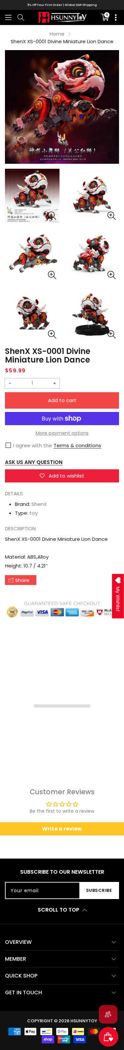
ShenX (39, 504)
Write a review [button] (62, 828)
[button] (8, 17)
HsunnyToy (83, 1021)
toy (33, 513)
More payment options (62, 433)
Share (22, 580)
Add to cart (62, 400)
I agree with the (32, 445)
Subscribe (99, 890)
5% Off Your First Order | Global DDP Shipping (62, 5)
